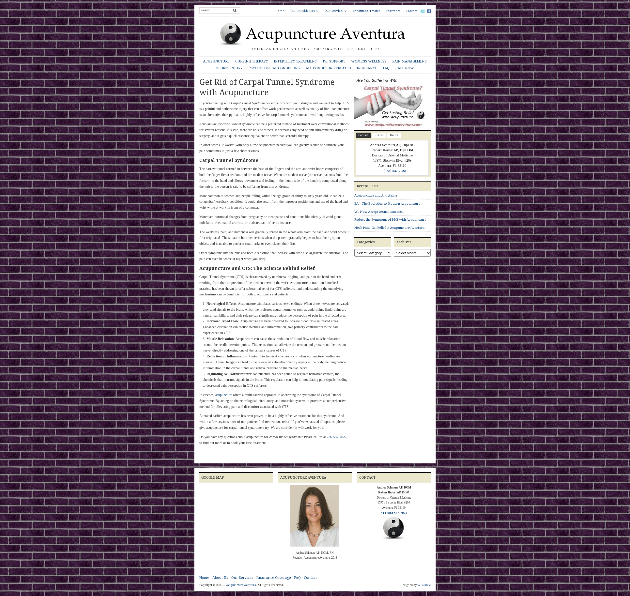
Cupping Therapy (251, 61)
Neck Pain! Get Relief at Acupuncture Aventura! (390, 227)
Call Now (404, 68)
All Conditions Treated (328, 68)
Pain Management (409, 61)
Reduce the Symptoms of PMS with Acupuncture (390, 219)
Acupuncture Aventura (241, 585)
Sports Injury (229, 68)
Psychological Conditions (274, 68)
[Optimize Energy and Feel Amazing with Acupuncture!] (315, 33)
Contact (411, 11)
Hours (394, 135)
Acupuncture (216, 61)
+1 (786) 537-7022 (392, 171)
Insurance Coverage (273, 578)
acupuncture (223, 395)
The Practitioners (302, 11)
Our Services (334, 11)
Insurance (393, 11)
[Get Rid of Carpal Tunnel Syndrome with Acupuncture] (392, 103)
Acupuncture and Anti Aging (375, 195)
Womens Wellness (368, 61)
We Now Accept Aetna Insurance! (379, 212)
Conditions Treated (366, 11)
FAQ (386, 68)
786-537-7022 (336, 437)
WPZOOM (424, 585)
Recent (379, 135)
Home (279, 11)
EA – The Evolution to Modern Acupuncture (387, 203)
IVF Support (334, 61)
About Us (220, 578)
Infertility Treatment (295, 61)
